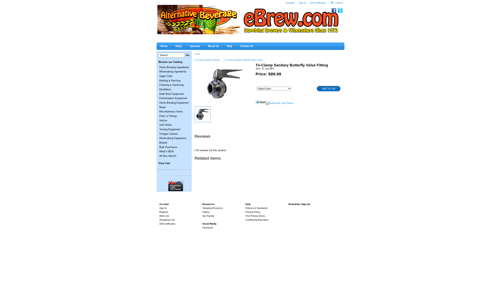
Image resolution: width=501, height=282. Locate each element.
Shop (178, 46)
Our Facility (208, 216)
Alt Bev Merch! (167, 156)
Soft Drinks (165, 124)
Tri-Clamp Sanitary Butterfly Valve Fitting (243, 60)
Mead (162, 107)
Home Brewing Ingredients (174, 67)
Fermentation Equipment (173, 98)
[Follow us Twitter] (261, 103)
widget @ (167, 175)
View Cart (164, 163)
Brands (163, 142)
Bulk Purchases (168, 147)
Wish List (164, 216)
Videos (206, 212)
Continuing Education (257, 220)
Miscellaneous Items (171, 111)
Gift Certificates (318, 3)
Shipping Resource (212, 208)
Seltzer (163, 120)
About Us (213, 46)
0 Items (339, 3)
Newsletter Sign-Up (299, 204)
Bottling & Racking (169, 80)
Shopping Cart (167, 220)
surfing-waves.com (183, 175)
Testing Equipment (169, 129)
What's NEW (166, 151)
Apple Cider (165, 76)
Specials (195, 46)
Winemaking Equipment (172, 138)
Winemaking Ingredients (173, 71)
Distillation (165, 89)
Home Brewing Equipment (174, 102)
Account (164, 204)
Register (290, 3)
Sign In (302, 3)
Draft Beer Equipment (171, 93)
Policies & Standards (256, 208)
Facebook (207, 227)
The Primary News (255, 216)
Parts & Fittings (168, 116)
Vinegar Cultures (168, 133)
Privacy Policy (252, 212)
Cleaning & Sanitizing (171, 84)
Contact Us (246, 46)
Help (229, 46)
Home (197, 54)
